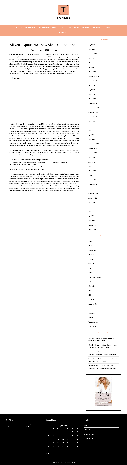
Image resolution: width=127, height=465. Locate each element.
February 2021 (93, 225)
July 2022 (91, 157)
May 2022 (91, 166)
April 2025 (91, 67)
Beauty (90, 241)
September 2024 (93, 81)
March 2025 (92, 72)
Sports (63, 27)
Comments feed (89, 434)
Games (90, 259)
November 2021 (93, 189)
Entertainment (63, 33)
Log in (85, 425)
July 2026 (91, 45)
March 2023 (92, 139)
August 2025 (92, 54)
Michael (54, 50)
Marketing (91, 286)
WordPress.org (88, 438)
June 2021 (91, 207)
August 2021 (92, 198)
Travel (90, 317)
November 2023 (93, 108)
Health (19, 27)
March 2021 (92, 220)
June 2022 (91, 162)
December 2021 (93, 184)
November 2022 (93, 148)
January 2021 (92, 229)
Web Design (74, 27)
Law (89, 281)
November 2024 (93, 76)
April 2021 (91, 216)
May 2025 (91, 63)
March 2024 (92, 99)
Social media (92, 304)
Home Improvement (47, 27)
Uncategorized (93, 322)
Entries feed (87, 429)
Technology (30, 27)
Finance (108, 27)
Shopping (97, 27)
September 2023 (93, 117)
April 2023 (91, 135)
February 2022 (93, 175)
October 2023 (93, 112)
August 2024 (92, 85)
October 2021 (93, 193)
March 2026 (92, 49)
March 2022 (92, 171)
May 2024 (91, 94)
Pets (89, 290)
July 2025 (91, 58)
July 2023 (91, 121)
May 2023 (91, 130)
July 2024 (91, 90)
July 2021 (91, 202)
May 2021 (91, 211)
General (91, 263)
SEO (89, 295)
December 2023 (93, 103)
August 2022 (92, 153)
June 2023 (91, 126)
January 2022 (92, 180)
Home (90, 272)
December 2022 (93, 144)
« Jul (47, 453)
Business (86, 27)
